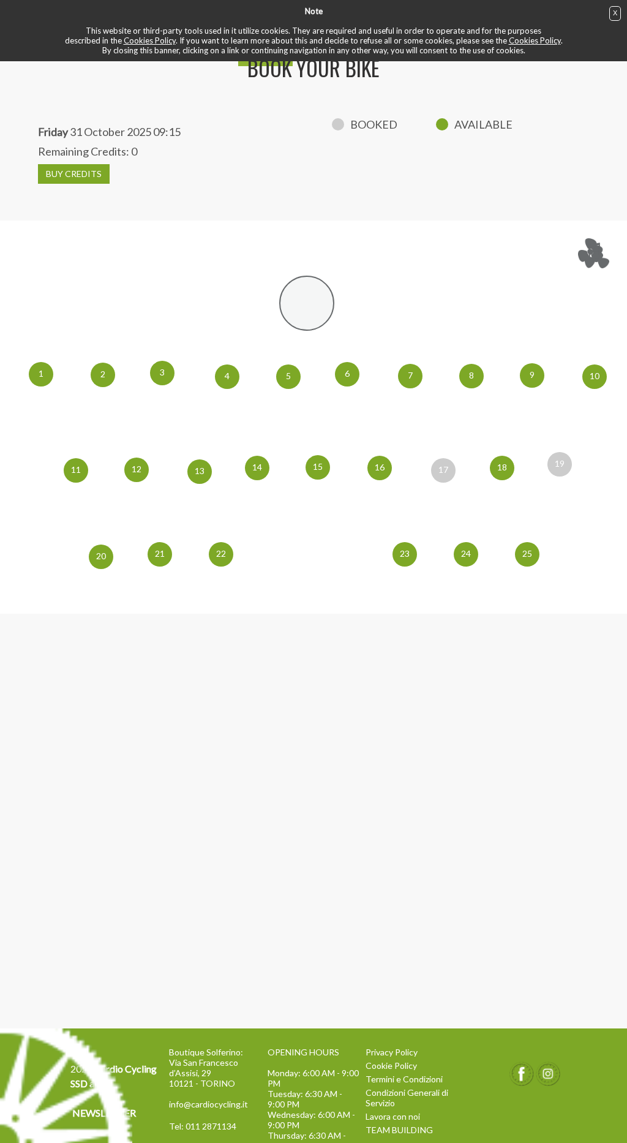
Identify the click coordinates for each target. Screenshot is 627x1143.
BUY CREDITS (74, 173)
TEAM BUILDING (399, 1130)
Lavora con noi (393, 1116)
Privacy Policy (392, 1052)
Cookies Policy (150, 40)
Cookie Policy (391, 1065)
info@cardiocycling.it (208, 1104)
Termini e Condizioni (404, 1079)
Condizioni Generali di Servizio (407, 1097)
